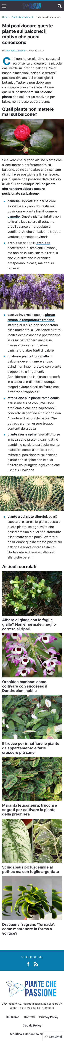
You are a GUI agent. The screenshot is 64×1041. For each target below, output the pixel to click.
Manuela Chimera (15, 50)
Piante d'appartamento (23, 17)
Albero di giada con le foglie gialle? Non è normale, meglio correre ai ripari (29, 624)
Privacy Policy (48, 1017)
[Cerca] (60, 6)
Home (5, 17)
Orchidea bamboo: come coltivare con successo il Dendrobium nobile (24, 686)
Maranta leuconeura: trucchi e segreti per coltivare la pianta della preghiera (29, 809)
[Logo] (31, 6)
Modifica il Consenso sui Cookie (32, 1034)
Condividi (55, 1036)
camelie (13, 216)
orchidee (43, 243)
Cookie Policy (32, 1025)
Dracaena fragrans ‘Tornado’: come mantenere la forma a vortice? (28, 928)
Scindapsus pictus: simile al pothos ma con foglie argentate (30, 869)
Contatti (29, 1017)
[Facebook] (28, 964)
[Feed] (36, 964)
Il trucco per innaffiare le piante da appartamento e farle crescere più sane (30, 748)
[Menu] (4, 6)
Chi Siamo (13, 1017)
